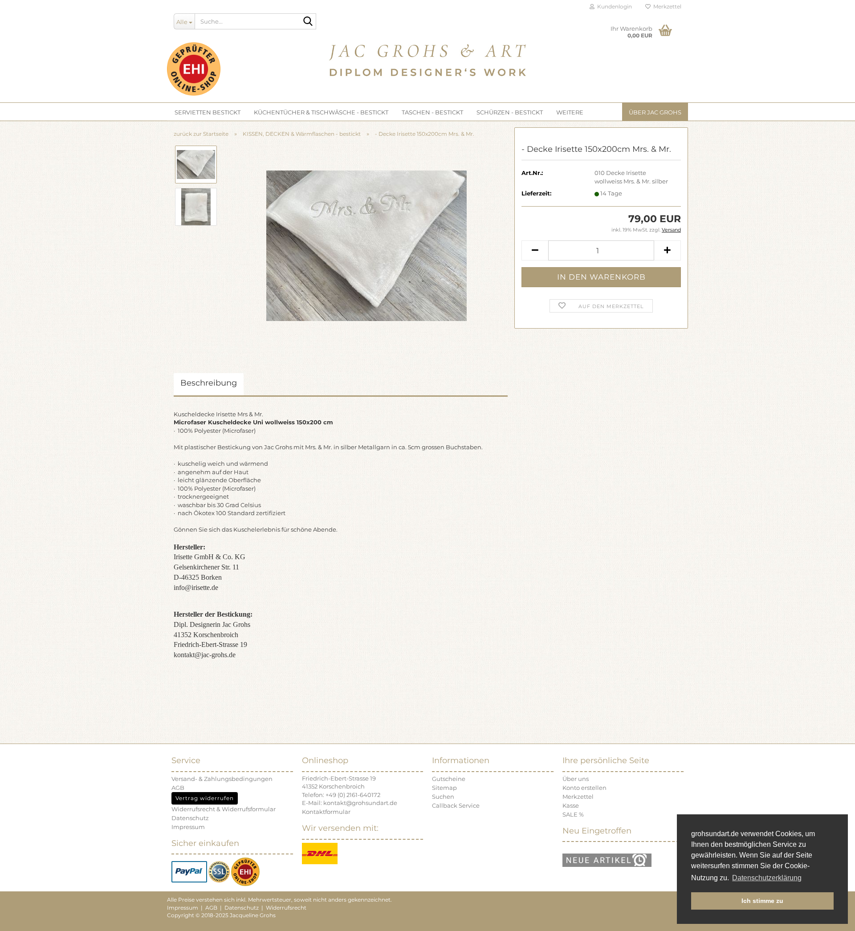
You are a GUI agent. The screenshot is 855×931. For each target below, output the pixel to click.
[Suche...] (307, 22)
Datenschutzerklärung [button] (767, 878)
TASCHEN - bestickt (432, 112)
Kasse (570, 805)
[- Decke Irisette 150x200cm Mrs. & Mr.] (366, 244)
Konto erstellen (584, 787)
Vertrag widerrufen (204, 798)
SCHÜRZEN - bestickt (509, 112)
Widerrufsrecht (286, 907)
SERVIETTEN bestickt (207, 112)
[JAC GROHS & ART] (427, 57)
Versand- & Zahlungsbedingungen (222, 778)
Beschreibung (208, 383)
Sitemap (444, 787)
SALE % (573, 814)
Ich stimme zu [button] (762, 900)
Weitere (569, 112)
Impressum (188, 826)
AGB (177, 787)
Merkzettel (666, 6)
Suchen (443, 796)
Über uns (575, 778)
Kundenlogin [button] (613, 6)
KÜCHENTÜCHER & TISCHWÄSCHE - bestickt (321, 112)
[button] (534, 250)
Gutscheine (448, 778)
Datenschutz (190, 817)
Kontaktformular (326, 811)
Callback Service (456, 805)
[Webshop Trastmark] (245, 871)
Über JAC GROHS (655, 112)
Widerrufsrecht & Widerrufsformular (223, 809)
